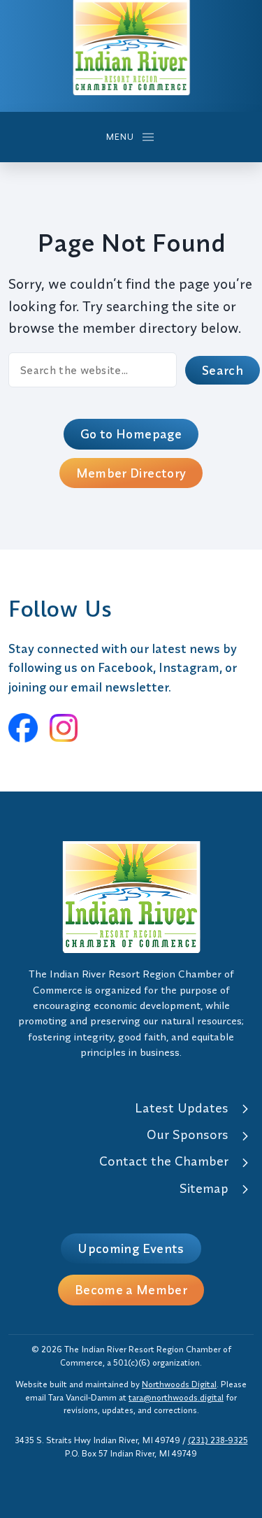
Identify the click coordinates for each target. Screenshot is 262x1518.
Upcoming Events (131, 1248)
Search (222, 370)
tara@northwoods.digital (176, 1397)
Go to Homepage (131, 434)
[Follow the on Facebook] (23, 728)
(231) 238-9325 (218, 1440)
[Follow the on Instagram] (63, 728)
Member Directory (131, 473)
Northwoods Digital (179, 1384)
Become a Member (131, 1290)
